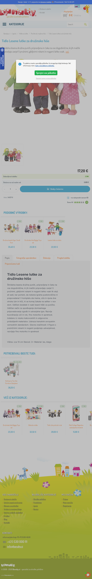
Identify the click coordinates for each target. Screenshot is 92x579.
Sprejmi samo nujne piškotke (46, 78)
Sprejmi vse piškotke (46, 72)
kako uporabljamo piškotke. (44, 66)
